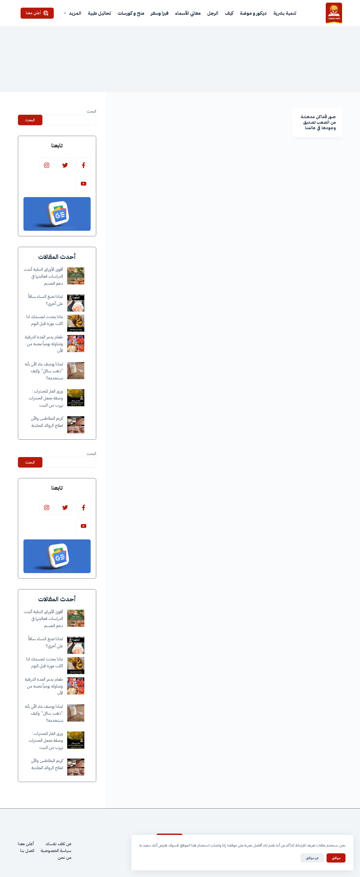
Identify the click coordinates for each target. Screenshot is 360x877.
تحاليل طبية (99, 13)
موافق (336, 857)
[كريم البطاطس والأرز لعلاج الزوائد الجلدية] (75, 424)
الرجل (212, 13)
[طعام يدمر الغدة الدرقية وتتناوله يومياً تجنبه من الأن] (75, 343)
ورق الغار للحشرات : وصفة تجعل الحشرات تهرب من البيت (46, 398)
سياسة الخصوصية (56, 851)
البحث (91, 111)
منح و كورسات (131, 13)
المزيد (75, 13)
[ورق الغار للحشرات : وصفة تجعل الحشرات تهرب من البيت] (75, 397)
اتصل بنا (27, 851)
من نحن (64, 857)
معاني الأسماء (188, 13)
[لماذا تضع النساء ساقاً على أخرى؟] (75, 303)
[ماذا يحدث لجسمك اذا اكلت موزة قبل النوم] (75, 323)
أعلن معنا (33, 13)
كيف (229, 13)
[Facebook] (83, 165)
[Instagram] (46, 165)
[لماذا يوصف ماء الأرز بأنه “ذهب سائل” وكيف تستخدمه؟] (75, 370)
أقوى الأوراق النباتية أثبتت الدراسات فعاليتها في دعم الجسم (43, 276)
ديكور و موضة (253, 13)
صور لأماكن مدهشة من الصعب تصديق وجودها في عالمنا (318, 122)
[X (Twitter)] (65, 165)
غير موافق (312, 857)
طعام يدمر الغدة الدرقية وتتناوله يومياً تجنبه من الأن (44, 344)
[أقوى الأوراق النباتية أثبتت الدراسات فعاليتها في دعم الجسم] (75, 275)
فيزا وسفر (159, 13)
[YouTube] (83, 183)
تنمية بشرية (284, 13)
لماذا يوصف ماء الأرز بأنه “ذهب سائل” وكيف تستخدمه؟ (44, 371)
